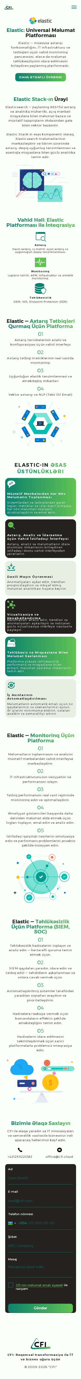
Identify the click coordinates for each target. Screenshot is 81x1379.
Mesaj (12, 1259)
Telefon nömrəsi (20, 1214)
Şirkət (12, 1236)
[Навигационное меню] (74, 7)
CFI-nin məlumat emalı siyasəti (39, 1285)
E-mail (13, 1191)
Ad (10, 1169)
